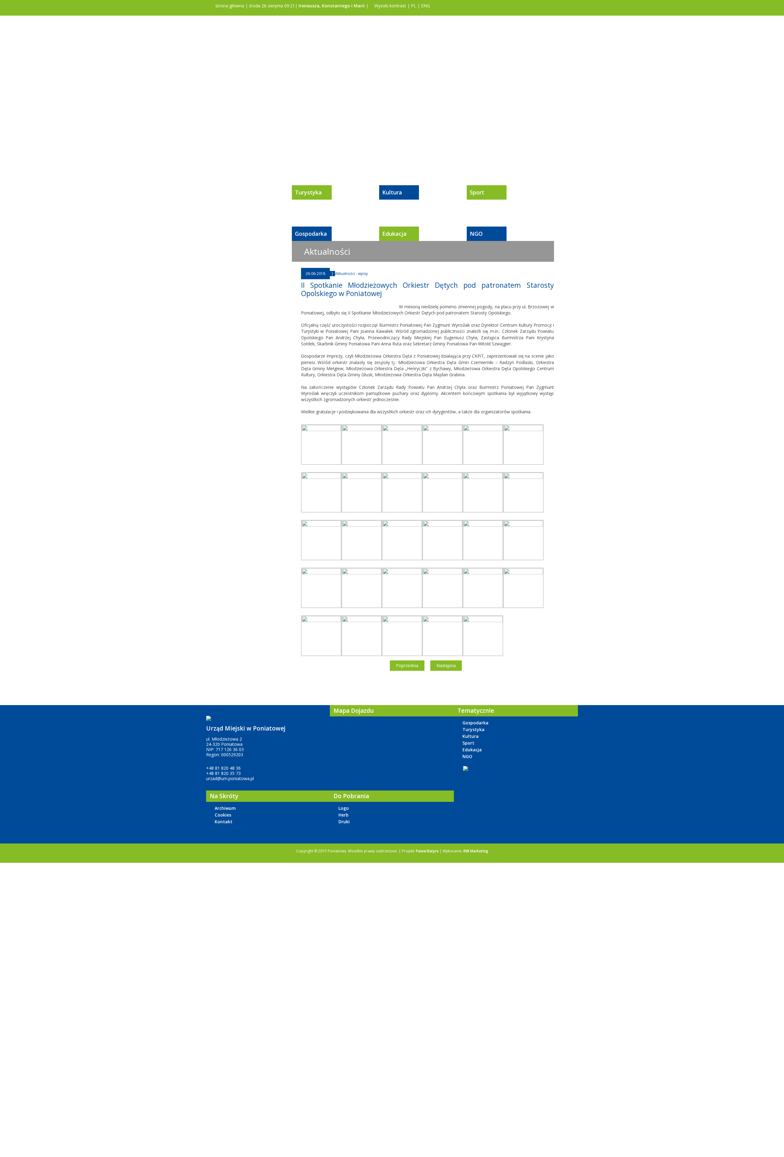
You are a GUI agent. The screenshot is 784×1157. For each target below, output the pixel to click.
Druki (344, 822)
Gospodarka (311, 233)
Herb (343, 815)
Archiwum (225, 808)
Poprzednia (407, 665)
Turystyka (308, 192)
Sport (477, 192)
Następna (446, 665)
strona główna (229, 6)
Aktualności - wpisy (351, 273)
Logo (343, 808)
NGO (476, 233)
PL (413, 6)
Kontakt (223, 822)
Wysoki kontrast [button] (389, 6)
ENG (425, 6)
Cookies (223, 815)
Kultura (392, 192)
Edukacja (394, 233)
